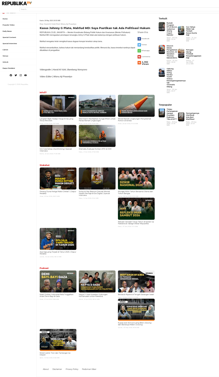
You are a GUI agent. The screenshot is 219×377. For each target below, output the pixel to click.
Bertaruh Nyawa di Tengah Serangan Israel (136, 294)
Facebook (145, 38)
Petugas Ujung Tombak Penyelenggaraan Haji (193, 57)
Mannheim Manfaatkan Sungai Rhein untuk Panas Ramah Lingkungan (97, 120)
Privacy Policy (72, 369)
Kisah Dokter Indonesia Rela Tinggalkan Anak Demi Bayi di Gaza (56, 295)
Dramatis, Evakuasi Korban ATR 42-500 (95, 149)
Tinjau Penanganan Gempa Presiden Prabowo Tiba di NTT (172, 117)
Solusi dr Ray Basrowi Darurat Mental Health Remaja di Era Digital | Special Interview (94, 193)
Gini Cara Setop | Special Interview (56, 150)
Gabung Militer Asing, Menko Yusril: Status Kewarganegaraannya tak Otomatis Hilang (176, 80)
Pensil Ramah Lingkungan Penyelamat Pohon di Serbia (134, 120)
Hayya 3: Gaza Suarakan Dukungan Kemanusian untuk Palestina (93, 295)
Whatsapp (145, 50)
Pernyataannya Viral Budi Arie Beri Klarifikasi (192, 119)
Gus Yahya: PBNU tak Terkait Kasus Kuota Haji (191, 34)
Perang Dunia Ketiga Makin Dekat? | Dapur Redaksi (58, 192)
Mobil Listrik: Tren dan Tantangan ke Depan (55, 354)
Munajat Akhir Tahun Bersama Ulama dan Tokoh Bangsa (135, 192)
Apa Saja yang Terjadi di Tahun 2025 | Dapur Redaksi (58, 253)
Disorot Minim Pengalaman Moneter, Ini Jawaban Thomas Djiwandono (172, 55)
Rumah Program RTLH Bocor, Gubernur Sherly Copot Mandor (172, 32)
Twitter (144, 45)
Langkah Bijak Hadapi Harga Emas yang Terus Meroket (56, 120)
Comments (145, 56)
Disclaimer (57, 369)
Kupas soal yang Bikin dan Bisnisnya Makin (134, 324)
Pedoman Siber (89, 369)
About (46, 369)
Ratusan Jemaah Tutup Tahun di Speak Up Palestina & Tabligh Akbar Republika (136, 223)
